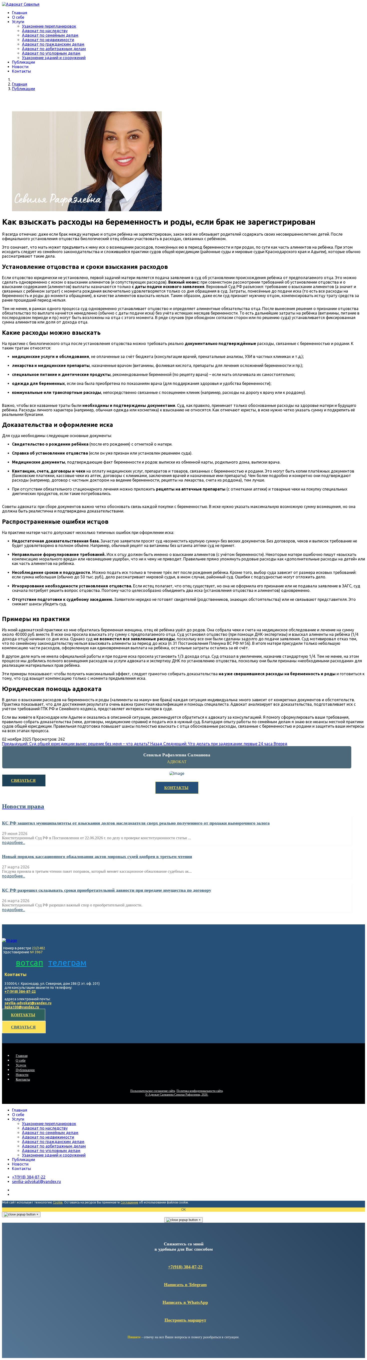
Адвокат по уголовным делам (51, 53)
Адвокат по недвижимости (48, 39)
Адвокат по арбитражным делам (54, 48)
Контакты (21, 71)
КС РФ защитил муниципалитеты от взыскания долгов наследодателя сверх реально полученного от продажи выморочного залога (136, 823)
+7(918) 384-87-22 (185, 1266)
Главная (19, 12)
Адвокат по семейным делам (50, 35)
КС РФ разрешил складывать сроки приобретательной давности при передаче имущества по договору (106, 890)
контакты (23, 1015)
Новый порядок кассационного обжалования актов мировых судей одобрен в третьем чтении (97, 856)
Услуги (18, 21)
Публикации (23, 62)
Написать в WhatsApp (185, 1302)
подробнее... (13, 842)
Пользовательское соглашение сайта (152, 1091)
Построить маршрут (185, 1320)
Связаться (23, 780)
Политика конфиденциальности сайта (200, 1091)
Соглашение (129, 1202)
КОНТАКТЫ (176, 788)
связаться (23, 1027)
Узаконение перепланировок (49, 26)
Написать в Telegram (185, 1284)
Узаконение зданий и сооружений (54, 57)
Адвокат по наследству (45, 30)
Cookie (58, 1202)
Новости (20, 66)
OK (183, 1209)
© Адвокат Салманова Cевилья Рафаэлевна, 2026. (176, 1094)
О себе (18, 17)
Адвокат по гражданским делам (53, 44)
